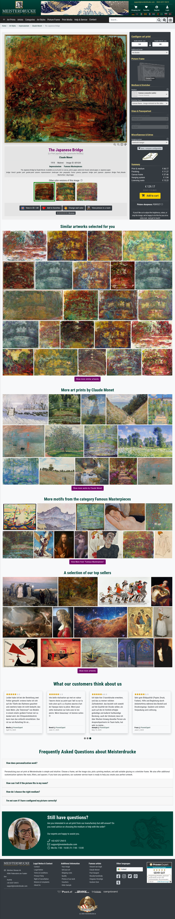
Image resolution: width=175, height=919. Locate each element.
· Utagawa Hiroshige (96, 879)
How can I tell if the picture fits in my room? (27, 783)
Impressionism (24, 26)
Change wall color (75, 208)
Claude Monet (37, 26)
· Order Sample (66, 885)
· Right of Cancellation (41, 879)
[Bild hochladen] (170, 20)
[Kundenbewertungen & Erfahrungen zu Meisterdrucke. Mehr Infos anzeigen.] (159, 872)
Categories (30, 19)
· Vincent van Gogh (95, 867)
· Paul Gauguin (94, 873)
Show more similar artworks (87, 379)
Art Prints (11, 19)
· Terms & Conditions (40, 873)
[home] (4, 19)
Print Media (67, 19)
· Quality (64, 876)
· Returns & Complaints (41, 882)
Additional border (137, 49)
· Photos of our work (68, 879)
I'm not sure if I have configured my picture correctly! (31, 800)
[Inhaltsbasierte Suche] (164, 20)
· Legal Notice (38, 870)
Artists (20, 19)
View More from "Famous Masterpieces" (87, 562)
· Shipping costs (66, 873)
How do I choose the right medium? (23, 791)
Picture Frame (53, 19)
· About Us (36, 885)
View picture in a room (100, 208)
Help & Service (80, 19)
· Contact (36, 867)
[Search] (159, 20)
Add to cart (151, 195)
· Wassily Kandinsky (96, 876)
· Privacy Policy (38, 876)
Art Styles (41, 19)
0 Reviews (71, 213)
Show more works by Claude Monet (87, 488)
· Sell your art (65, 870)
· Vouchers (64, 882)
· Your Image (65, 867)
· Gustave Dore (94, 882)
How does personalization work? (21, 763)
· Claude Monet (94, 870)
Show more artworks (87, 671)
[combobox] (150, 52)
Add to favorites (52, 208)
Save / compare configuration (151, 148)
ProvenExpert (18, 728)
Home (4, 26)
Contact (92, 19)
